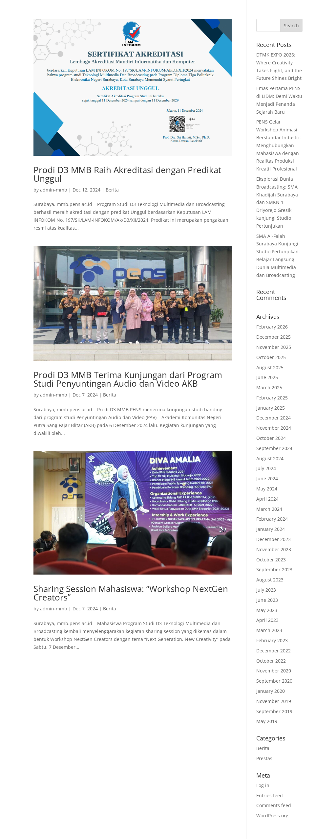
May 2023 (266, 610)
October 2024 (271, 438)
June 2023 (267, 600)
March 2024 (269, 509)
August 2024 (270, 458)
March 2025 (269, 387)
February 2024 (272, 519)
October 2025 (271, 357)
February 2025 (272, 398)
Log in (262, 785)
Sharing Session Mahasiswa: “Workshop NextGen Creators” (130, 593)
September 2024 (274, 448)
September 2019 (274, 711)
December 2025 (273, 337)
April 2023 (267, 620)
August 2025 (270, 367)
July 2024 (266, 468)
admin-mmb (53, 190)
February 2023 (272, 640)
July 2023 (266, 590)
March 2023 (269, 630)
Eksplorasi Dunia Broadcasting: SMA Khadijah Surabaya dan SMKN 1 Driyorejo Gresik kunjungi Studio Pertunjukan (277, 202)
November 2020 (273, 671)
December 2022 (273, 650)
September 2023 (274, 569)
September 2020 (274, 681)
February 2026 (272, 327)
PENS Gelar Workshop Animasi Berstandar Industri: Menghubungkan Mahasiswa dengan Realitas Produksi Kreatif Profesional (278, 145)
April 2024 (267, 499)
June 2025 (267, 377)
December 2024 (273, 418)
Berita (112, 190)
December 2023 (273, 539)
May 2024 (266, 489)
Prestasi (265, 758)
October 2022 (271, 661)
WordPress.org (272, 815)
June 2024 (267, 478)
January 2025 (270, 408)
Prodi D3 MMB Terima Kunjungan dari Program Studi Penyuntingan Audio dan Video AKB (127, 379)
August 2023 (270, 580)
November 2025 (273, 347)
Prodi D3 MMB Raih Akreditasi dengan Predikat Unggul (127, 174)
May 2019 (266, 721)
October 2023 (271, 559)
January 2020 (270, 691)
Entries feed (269, 795)
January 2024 (270, 529)
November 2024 (273, 428)
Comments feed (273, 805)
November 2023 (273, 549)
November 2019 (273, 701)
